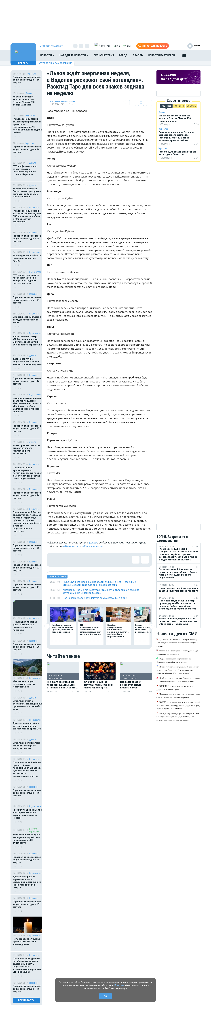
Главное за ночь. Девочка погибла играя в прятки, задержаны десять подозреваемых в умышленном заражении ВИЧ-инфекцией (27, 965)
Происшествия (104, 55)
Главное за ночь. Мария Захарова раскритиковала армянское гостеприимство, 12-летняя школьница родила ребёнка (27, 126)
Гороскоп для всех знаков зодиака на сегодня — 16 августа (27, 989)
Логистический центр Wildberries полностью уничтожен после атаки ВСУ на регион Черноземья (27, 340)
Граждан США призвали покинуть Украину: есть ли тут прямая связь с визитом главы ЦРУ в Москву (177, 642)
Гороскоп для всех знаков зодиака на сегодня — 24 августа (27, 495)
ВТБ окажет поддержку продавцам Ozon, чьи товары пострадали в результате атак (26, 279)
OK (105, 996)
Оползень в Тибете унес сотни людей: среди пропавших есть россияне (177, 652)
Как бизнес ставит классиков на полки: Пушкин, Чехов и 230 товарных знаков (24, 100)
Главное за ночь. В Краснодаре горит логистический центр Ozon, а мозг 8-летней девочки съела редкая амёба (28, 473)
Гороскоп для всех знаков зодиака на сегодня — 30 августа (27, 80)
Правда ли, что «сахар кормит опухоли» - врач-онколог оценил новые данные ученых (178, 695)
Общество (30, 115)
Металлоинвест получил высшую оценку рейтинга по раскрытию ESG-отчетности (26, 838)
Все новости (26, 1000)
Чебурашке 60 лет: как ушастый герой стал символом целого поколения (25, 626)
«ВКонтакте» (71, 546)
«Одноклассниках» (92, 546)
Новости (46, 55)
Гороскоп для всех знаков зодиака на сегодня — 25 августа (27, 428)
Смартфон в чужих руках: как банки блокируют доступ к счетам (26, 746)
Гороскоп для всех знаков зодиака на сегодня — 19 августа (27, 793)
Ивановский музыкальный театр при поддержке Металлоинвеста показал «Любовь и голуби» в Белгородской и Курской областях (27, 405)
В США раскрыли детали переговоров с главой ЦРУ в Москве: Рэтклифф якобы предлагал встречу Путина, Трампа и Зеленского (178, 705)
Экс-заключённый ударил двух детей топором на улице (27, 320)
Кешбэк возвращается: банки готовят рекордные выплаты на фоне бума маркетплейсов (27, 192)
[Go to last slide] (47, 626)
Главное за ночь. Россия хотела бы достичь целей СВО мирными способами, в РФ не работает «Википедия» (27, 216)
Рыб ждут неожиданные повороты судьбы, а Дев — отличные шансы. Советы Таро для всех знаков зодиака (62, 685)
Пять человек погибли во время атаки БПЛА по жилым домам (26, 942)
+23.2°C (105, 46)
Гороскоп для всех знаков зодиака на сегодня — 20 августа (27, 647)
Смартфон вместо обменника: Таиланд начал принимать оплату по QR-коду (27, 705)
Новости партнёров (161, 55)
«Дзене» (93, 542)
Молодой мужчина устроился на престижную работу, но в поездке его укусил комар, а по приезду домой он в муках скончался (177, 716)
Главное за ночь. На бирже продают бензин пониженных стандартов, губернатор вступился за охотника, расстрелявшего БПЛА (27, 769)
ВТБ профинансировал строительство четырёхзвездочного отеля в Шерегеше (25, 170)
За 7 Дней (179, 106)
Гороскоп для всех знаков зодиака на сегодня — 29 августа (27, 149)
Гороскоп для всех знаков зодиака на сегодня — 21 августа (27, 587)
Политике (119, 985)
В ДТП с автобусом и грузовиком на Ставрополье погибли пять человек (173, 660)
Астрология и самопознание (55, 63)
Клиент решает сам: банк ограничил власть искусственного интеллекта (26, 449)
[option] (63, 681)
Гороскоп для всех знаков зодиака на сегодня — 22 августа (27, 568)
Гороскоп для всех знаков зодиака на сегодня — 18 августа (27, 860)
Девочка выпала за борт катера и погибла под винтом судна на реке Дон (27, 726)
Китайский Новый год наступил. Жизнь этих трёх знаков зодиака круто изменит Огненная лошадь (98, 685)
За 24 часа (166, 106)
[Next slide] (151, 626)
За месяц (191, 106)
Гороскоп (31, 73)
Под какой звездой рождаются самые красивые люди (130, 685)
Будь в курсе (35, 252)
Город (123, 55)
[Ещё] (184, 56)
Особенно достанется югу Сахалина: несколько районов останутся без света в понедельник (178, 679)
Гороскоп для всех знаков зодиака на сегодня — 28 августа (27, 238)
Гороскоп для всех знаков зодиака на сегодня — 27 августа (27, 300)
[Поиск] (195, 55)
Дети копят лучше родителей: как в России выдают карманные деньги (28, 362)
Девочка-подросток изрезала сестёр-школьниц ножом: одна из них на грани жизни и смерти (27, 882)
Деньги (28, 93)
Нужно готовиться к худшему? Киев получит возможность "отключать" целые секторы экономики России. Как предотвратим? (177, 669)
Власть (138, 55)
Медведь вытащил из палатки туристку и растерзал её (24, 684)
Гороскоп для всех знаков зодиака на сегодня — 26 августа (27, 381)
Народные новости (72, 55)
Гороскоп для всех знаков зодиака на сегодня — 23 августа (27, 548)
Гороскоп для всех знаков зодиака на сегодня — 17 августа (27, 904)
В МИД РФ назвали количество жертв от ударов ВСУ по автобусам (175, 687)
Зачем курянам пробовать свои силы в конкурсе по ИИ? (27, 258)
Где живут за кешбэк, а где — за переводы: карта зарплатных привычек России (27, 814)
